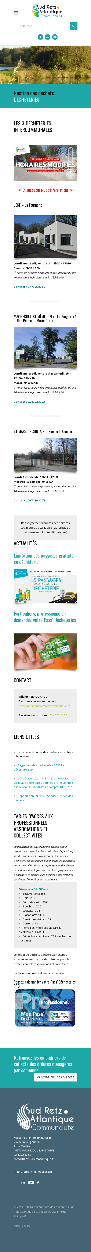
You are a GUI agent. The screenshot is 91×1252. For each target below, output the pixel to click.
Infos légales (22, 1226)
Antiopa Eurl (21, 1216)
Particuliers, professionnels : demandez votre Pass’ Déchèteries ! (45, 619)
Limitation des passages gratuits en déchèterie (43, 558)
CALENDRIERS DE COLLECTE (55, 1077)
